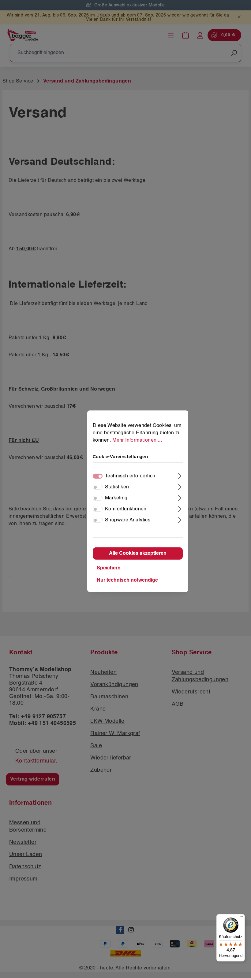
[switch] (98, 487)
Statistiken (117, 487)
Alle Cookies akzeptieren (138, 553)
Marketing (116, 498)
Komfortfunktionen (126, 509)
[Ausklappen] (180, 475)
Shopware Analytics (127, 520)
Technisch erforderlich (130, 476)
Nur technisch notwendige (127, 580)
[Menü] (241, 917)
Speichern (109, 568)
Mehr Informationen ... (137, 440)
